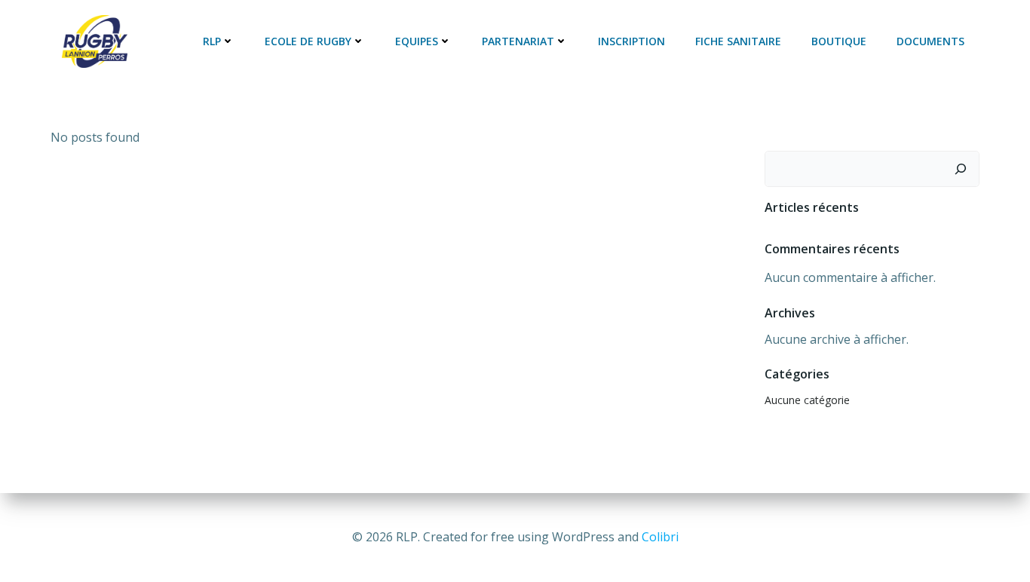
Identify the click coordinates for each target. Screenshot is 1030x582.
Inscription (631, 41)
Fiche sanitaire (738, 41)
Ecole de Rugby (308, 41)
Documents (930, 41)
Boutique (838, 41)
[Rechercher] (961, 169)
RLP (212, 41)
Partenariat (518, 41)
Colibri (660, 536)
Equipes (416, 41)
